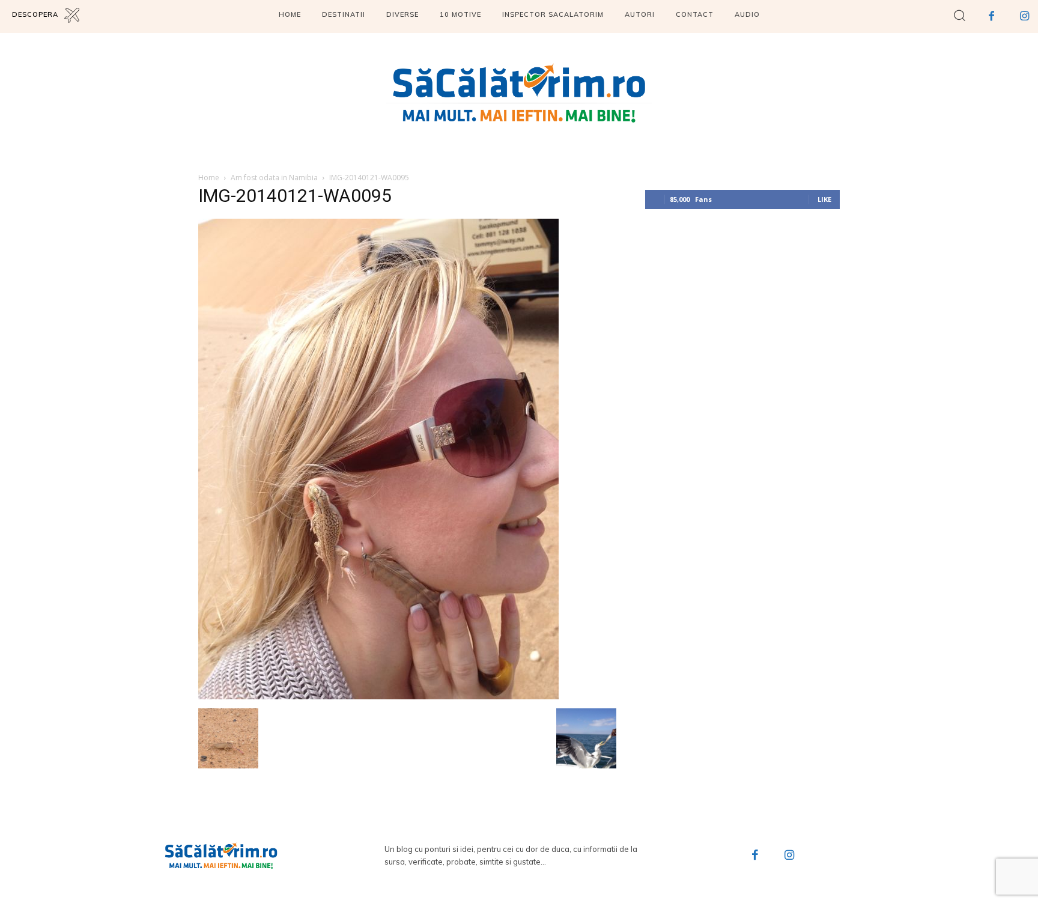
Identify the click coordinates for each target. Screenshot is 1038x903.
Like (824, 199)
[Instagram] (1024, 16)
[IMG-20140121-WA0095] (378, 696)
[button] (959, 15)
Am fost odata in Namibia (274, 177)
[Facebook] (991, 16)
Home (208, 177)
